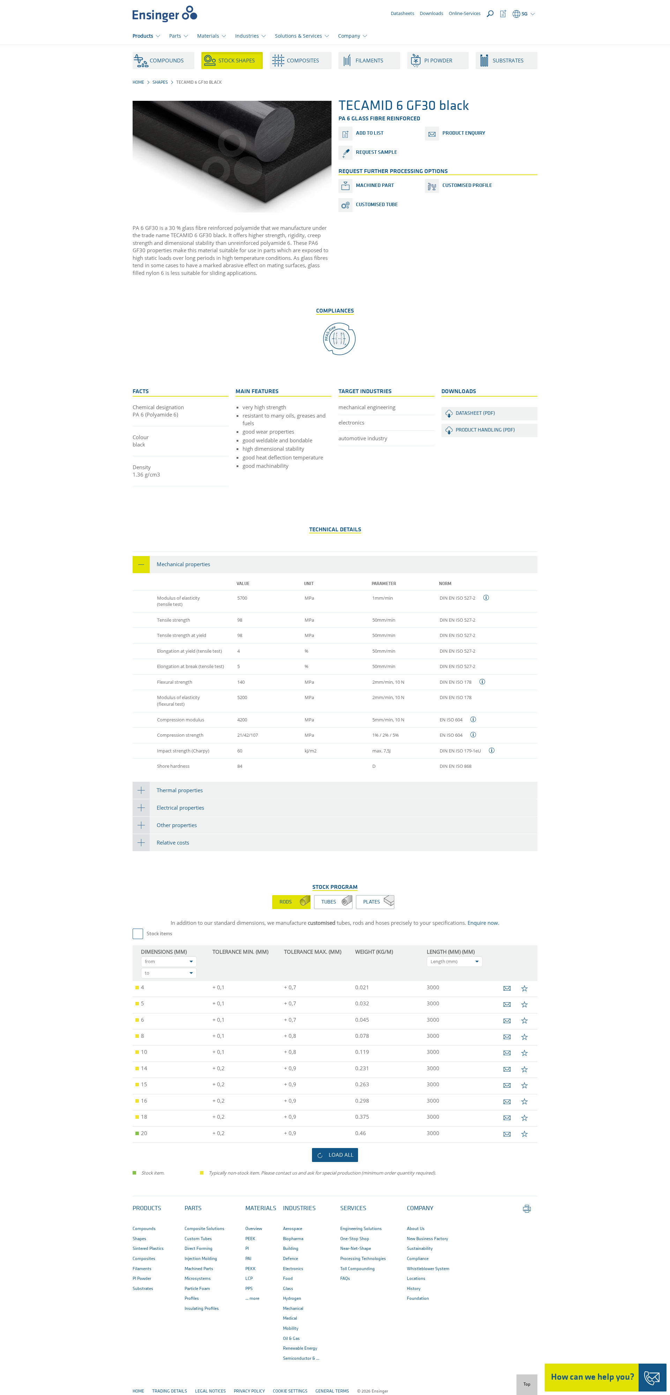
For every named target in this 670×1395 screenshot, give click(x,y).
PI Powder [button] (438, 60)
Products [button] (143, 35)
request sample (376, 152)
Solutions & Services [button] (298, 35)
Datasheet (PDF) (475, 413)
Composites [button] (303, 60)
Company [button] (349, 35)
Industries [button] (247, 35)
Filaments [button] (369, 60)
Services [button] (353, 1209)
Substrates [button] (508, 60)
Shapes (160, 82)
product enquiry (463, 133)
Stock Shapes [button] (236, 60)
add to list (370, 133)
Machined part (375, 185)
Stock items (159, 934)
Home (138, 82)
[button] (335, 564)
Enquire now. (483, 922)
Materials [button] (208, 35)
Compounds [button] (167, 60)
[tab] (335, 564)
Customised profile (467, 185)
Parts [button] (175, 35)
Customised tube (377, 205)
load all (341, 1154)
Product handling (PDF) (485, 430)
